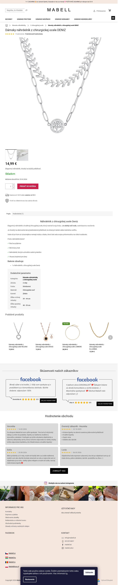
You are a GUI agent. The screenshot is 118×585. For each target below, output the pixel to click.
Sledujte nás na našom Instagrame (61, 483)
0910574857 (69, 541)
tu (67, 573)
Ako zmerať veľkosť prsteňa (71, 513)
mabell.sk (68, 545)
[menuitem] (9, 18)
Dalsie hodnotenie (48, 400)
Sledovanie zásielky (12, 517)
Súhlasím (89, 572)
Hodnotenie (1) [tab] (18, 214)
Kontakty (8, 511)
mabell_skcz (69, 548)
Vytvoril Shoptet (107, 580)
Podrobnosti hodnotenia (34, 34)
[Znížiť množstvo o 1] (13, 187)
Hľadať (26, 10)
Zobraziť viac (59, 471)
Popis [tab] (8, 214)
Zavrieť (21, 208)
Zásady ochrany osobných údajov (17, 526)
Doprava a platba (11, 514)
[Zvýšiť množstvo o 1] (13, 185)
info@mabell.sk (70, 538)
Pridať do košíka (28, 186)
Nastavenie (29, 579)
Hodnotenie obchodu (59, 416)
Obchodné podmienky (13, 523)
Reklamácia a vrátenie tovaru (15, 520)
